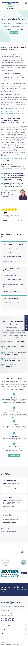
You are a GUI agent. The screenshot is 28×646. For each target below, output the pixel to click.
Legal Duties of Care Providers (11, 270)
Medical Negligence (10, 16)
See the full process (14, 455)
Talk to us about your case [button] (26, 323)
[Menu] (26, 2)
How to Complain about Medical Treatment (13, 248)
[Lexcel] (24, 562)
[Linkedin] (6, 619)
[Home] (5, 16)
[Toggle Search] (21, 2)
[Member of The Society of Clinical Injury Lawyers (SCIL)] (24, 573)
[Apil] (10, 562)
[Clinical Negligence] (24, 552)
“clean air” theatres (8, 86)
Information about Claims (13, 244)
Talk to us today (19, 589)
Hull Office (7, 515)
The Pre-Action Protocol (8, 252)
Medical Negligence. (9, 70)
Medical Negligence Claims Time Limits (12, 256)
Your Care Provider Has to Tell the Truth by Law (13, 285)
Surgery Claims (19, 16)
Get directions (6, 488)
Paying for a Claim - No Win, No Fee (11, 302)
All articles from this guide (9, 261)
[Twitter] (2, 619)
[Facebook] (13, 619)
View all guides (4, 239)
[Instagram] (9, 619)
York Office (8, 498)
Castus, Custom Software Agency (13, 644)
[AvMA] (10, 573)
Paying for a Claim (10, 298)
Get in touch (14, 32)
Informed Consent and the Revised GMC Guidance (12, 280)
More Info (14, 488)
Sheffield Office (9, 480)
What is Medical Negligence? (9, 275)
